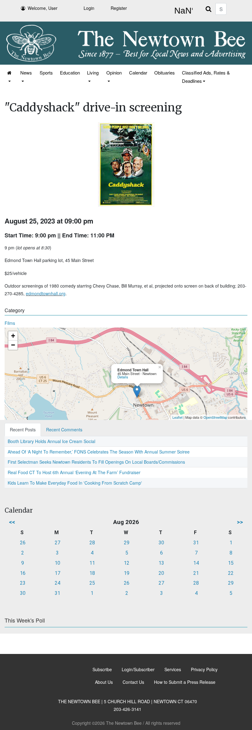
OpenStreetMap (215, 417)
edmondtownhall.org (45, 293)
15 (231, 563)
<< (12, 522)
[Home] (10, 77)
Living (93, 72)
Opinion (114, 72)
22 (231, 573)
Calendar (138, 72)
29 (126, 543)
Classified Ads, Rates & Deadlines (206, 76)
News (26, 72)
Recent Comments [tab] (64, 429)
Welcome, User (42, 8)
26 (23, 543)
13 (161, 563)
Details (122, 376)
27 (57, 543)
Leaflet (177, 417)
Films (10, 323)
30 (161, 543)
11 (92, 563)
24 (57, 583)
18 (92, 573)
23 (23, 583)
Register (119, 8)
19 (126, 573)
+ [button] (13, 336)
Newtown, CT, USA (182, 10)
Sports (46, 72)
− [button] (13, 345)
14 (196, 563)
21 (196, 573)
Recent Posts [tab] (23, 429)
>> (240, 522)
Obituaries (164, 72)
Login (89, 8)
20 (161, 573)
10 (57, 563)
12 (126, 563)
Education (70, 72)
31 (196, 543)
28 (92, 543)
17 (57, 573)
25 (92, 583)
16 (23, 573)
